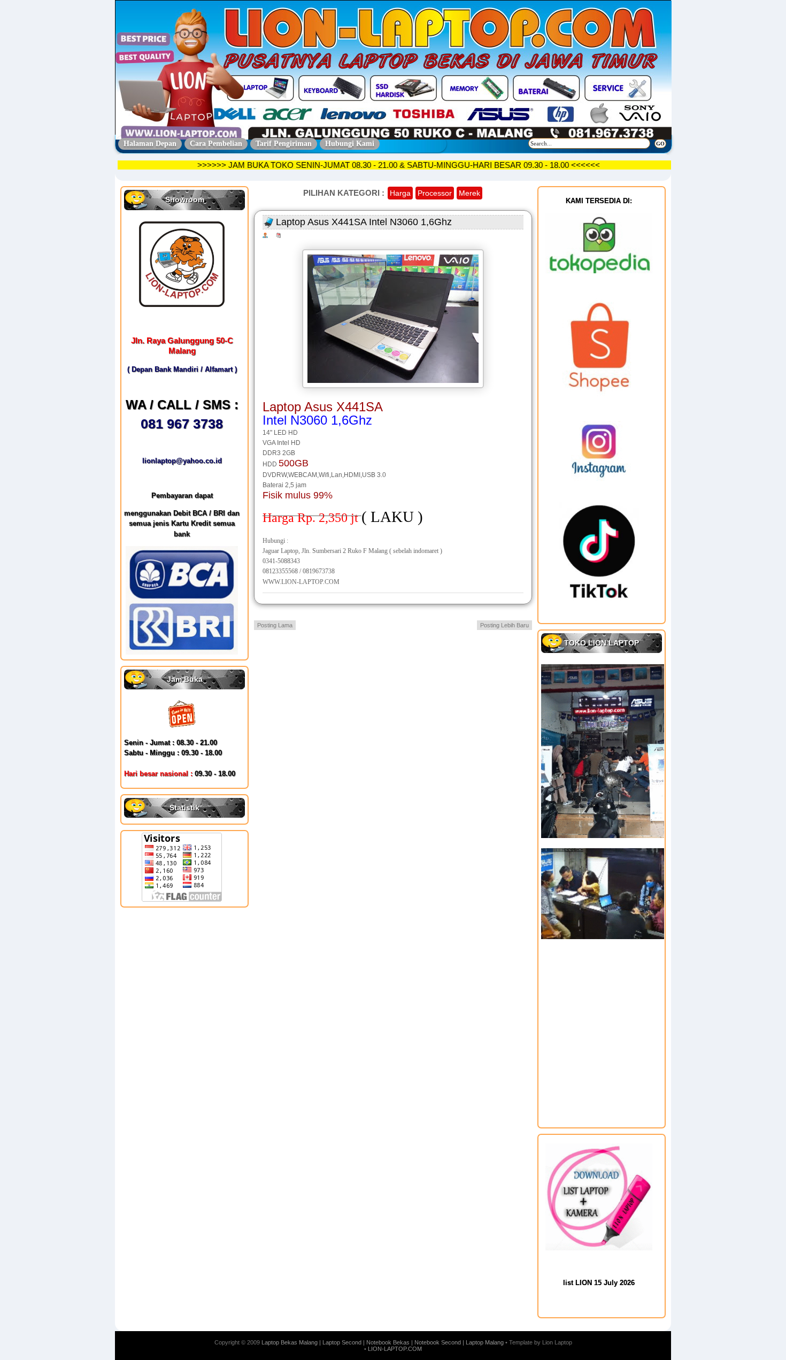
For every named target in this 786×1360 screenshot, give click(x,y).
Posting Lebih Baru (504, 625)
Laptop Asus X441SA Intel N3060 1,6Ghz (364, 222)
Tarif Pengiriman (284, 144)
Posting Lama (274, 625)
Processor (435, 193)
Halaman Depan (150, 144)
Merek (469, 193)
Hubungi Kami (349, 144)
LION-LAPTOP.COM (395, 1349)
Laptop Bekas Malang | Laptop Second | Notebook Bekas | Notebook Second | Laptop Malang (382, 1342)
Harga (400, 193)
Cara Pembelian (216, 144)
